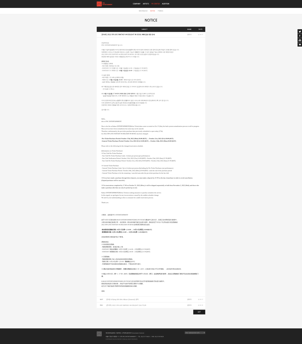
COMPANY (137, 4)
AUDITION (165, 4)
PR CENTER (155, 4)
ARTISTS (146, 4)
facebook (300, 36)
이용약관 (118, 333)
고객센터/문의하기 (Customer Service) (133, 333)
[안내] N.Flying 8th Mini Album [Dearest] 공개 (122, 299)
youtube (300, 40)
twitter (300, 31)
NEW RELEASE (143, 11)
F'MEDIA (160, 11)
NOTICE (152, 11)
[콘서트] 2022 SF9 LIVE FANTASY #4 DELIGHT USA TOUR (126, 305)
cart (300, 44)
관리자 (189, 34)
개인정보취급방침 (110, 333)
